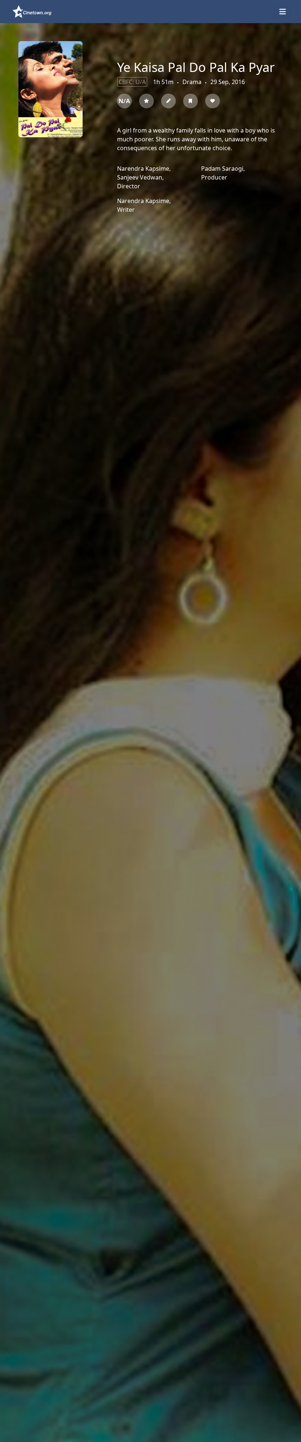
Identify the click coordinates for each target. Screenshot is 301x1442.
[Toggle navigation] (283, 11)
